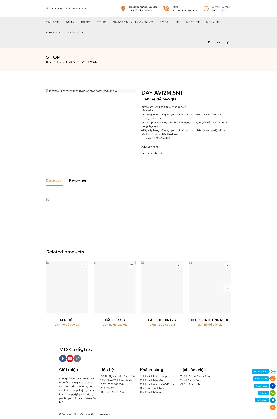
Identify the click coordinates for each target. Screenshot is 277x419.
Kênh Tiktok (261, 378)
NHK (177, 22)
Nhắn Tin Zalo (260, 371)
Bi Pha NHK (213, 22)
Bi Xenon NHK (75, 32)
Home (49, 62)
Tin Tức (85, 22)
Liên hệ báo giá (67, 311)
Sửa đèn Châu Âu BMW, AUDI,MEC (133, 22)
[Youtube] (70, 358)
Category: (147, 152)
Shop (59, 62)
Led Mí (164, 22)
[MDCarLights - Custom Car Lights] (67, 8)
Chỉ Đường (262, 400)
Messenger (261, 386)
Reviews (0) (77, 180)
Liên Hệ (101, 22)
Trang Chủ (53, 22)
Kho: (144, 146)
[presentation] (49, 287)
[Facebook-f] (62, 358)
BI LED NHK (193, 22)
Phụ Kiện (70, 62)
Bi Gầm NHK (53, 32)
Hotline (263, 393)
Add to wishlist (84, 265)
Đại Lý (70, 22)
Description (54, 180)
